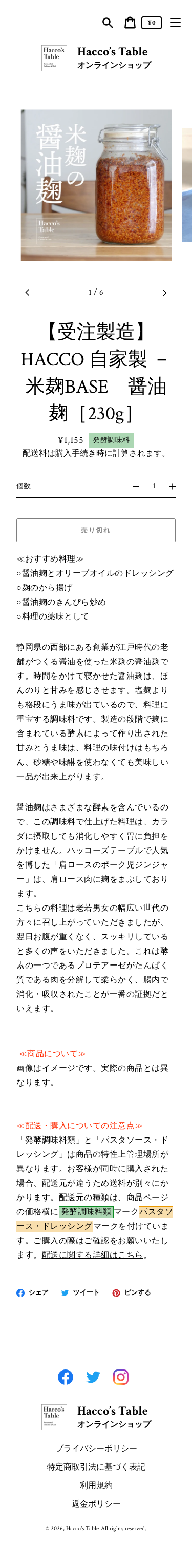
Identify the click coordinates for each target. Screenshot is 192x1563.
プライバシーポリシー (96, 1448)
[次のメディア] (164, 292)
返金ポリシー (96, 1504)
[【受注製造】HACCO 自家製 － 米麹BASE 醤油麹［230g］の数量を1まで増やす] (177, 486)
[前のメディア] (27, 292)
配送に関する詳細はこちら (92, 1255)
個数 (23, 486)
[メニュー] (175, 22)
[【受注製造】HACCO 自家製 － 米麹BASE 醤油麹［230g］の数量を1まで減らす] (131, 486)
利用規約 (96, 1485)
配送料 (35, 453)
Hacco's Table (82, 1528)
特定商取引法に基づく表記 (96, 1467)
